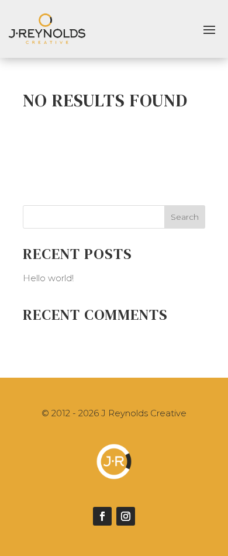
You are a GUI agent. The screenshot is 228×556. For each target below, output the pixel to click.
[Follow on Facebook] (102, 516)
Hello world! (48, 278)
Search (185, 217)
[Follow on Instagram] (125, 516)
